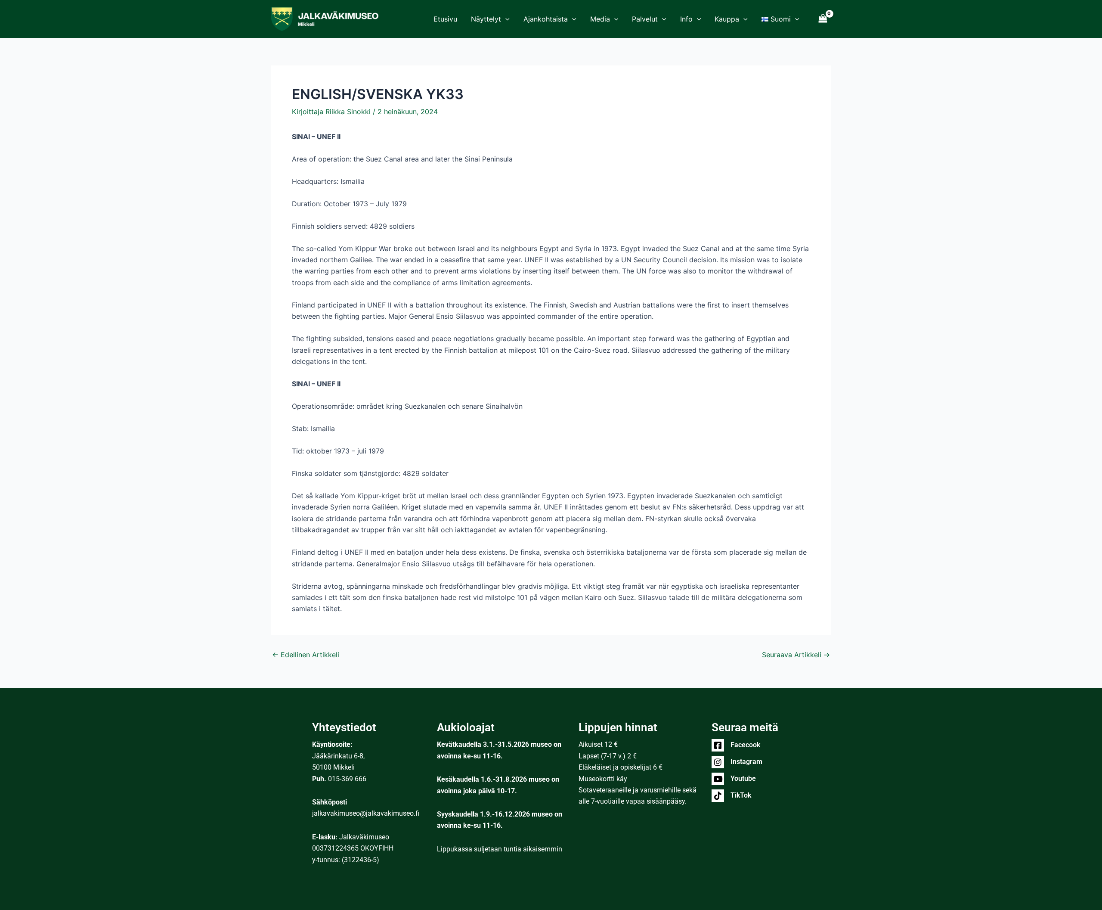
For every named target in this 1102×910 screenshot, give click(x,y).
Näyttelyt (486, 19)
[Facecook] (718, 745)
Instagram (746, 762)
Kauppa (727, 19)
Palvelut (645, 19)
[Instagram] (718, 762)
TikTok (741, 795)
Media (600, 19)
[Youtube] (718, 779)
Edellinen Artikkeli (305, 654)
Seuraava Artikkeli (796, 654)
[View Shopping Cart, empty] (822, 19)
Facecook (745, 745)
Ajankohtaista (545, 19)
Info (686, 19)
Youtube (743, 778)
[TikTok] (718, 795)
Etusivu (445, 19)
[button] (505, 19)
